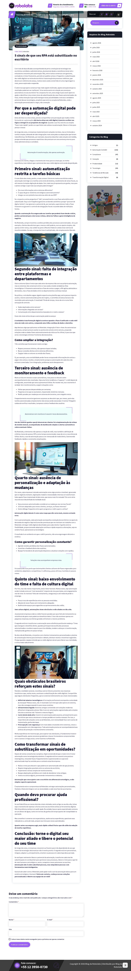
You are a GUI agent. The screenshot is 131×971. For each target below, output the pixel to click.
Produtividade (21, 46)
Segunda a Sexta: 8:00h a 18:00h (64, 7)
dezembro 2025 (97, 80)
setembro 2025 (97, 93)
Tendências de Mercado (46, 15)
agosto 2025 (96, 98)
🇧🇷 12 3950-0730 (90, 7)
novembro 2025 (97, 84)
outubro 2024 (97, 125)
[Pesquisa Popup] (118, 15)
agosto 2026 (96, 43)
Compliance (96, 154)
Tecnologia (63, 15)
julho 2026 (96, 47)
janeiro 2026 (96, 75)
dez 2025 (18, 51)
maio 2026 (96, 57)
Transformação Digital (100, 177)
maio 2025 (96, 112)
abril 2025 (95, 116)
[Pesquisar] (117, 23)
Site (72, 15)
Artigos (95, 145)
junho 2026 (96, 52)
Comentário (14, 902)
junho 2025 (96, 107)
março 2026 (96, 66)
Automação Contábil (24, 15)
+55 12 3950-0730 (34, 967)
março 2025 (96, 121)
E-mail (50, 920)
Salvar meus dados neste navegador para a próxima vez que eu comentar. (37, 939)
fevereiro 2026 (97, 70)
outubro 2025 (97, 89)
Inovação (95, 159)
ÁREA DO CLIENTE (108, 5)
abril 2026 (95, 61)
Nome (11, 920)
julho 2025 (96, 103)
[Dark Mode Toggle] (125, 965)
